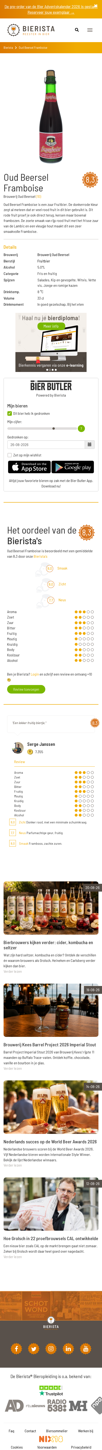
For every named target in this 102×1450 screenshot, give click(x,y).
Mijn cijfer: (14, 422)
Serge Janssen (41, 744)
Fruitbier (43, 261)
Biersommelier (57, 1430)
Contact (30, 1430)
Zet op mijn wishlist (27, 455)
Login (35, 674)
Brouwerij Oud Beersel (53, 254)
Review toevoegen (26, 689)
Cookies (17, 1447)
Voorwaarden (47, 1447)
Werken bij (85, 1430)
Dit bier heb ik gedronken (31, 413)
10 (38, 196)
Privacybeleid (81, 1447)
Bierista (8, 47)
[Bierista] (27, 30)
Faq (11, 1430)
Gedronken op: (17, 437)
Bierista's (40, 556)
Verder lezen (13, 971)
